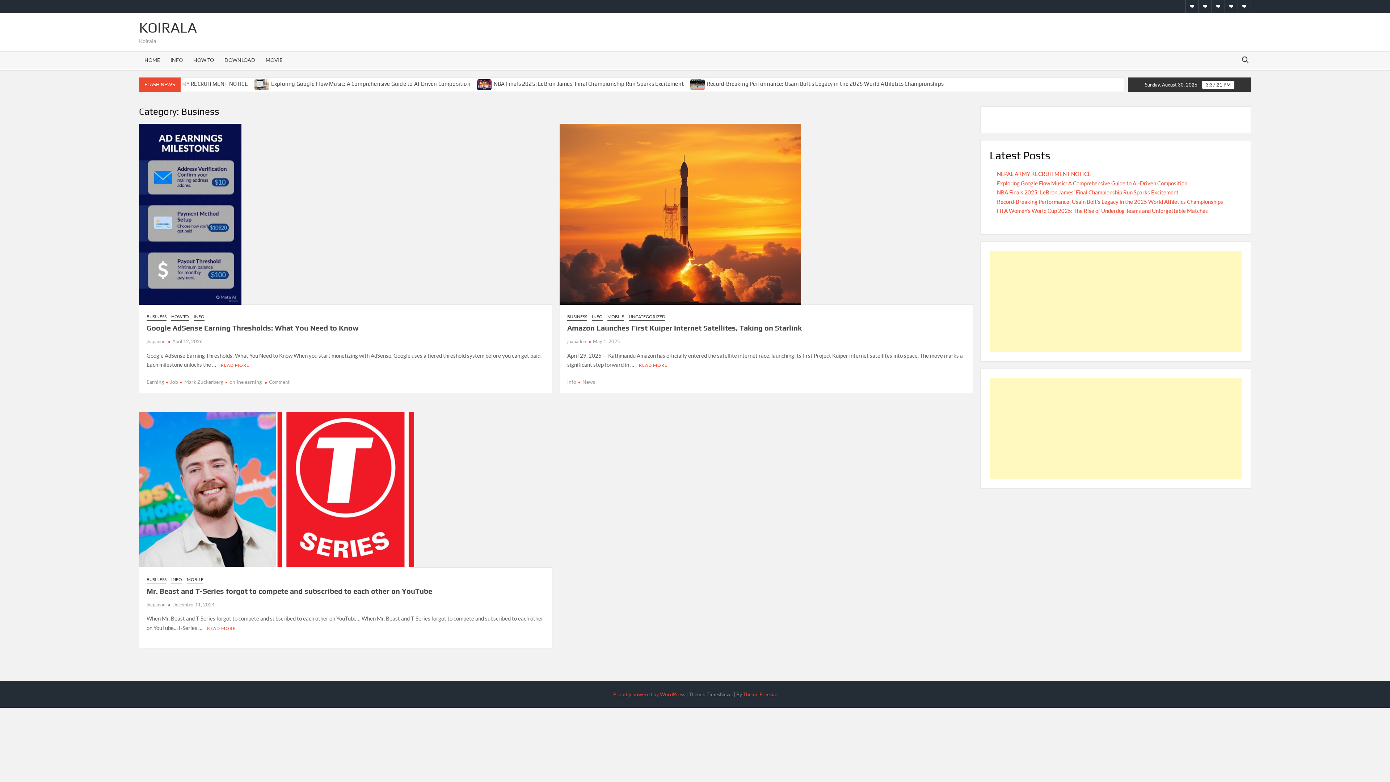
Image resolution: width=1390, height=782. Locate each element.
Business (157, 316)
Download (239, 60)
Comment (279, 382)
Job (174, 382)
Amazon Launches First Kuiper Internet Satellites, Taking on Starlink (684, 328)
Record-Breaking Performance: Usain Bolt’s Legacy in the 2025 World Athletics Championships (825, 84)
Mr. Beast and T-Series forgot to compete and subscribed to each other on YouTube (289, 591)
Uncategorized (647, 316)
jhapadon (156, 341)
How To (203, 60)
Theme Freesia (759, 694)
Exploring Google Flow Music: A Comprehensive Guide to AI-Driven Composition (371, 84)
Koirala (168, 27)
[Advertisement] (1116, 301)
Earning (155, 382)
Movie (274, 60)
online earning (245, 382)
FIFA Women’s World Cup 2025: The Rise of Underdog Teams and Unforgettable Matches (1102, 210)
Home (152, 60)
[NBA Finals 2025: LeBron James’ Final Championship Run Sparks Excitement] (485, 83)
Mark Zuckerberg (203, 382)
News (588, 382)
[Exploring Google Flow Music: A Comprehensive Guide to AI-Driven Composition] (262, 83)
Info (176, 60)
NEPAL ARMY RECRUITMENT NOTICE (202, 84)
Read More (235, 365)
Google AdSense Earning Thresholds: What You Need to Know (252, 328)
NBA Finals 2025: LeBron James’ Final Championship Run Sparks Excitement (589, 84)
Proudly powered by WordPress (649, 694)
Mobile (615, 316)
